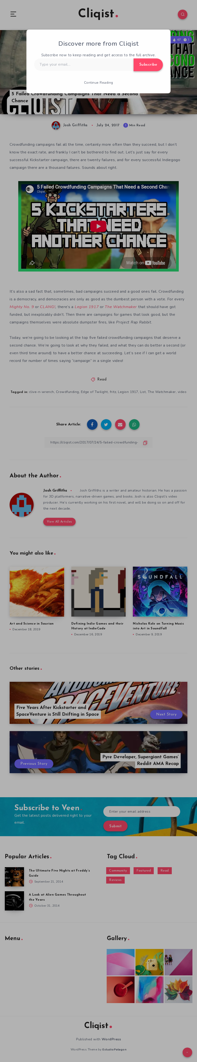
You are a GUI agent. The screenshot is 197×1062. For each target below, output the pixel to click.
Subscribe (148, 65)
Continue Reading (98, 82)
